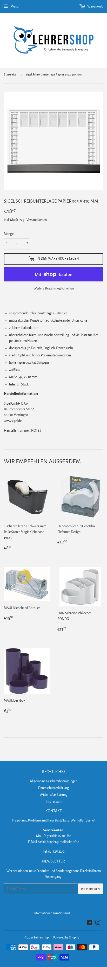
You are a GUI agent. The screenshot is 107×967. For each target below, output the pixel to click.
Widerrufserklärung (54, 795)
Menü (14, 6)
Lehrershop (41, 937)
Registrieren (90, 888)
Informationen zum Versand (52, 913)
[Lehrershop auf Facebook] (89, 923)
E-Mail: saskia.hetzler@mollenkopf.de (53, 842)
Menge (9, 234)
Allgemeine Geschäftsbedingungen (53, 781)
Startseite (10, 74)
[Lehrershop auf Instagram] (98, 923)
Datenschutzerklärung (53, 788)
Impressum (54, 801)
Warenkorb (95, 6)
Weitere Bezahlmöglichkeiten (54, 288)
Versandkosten (36, 220)
